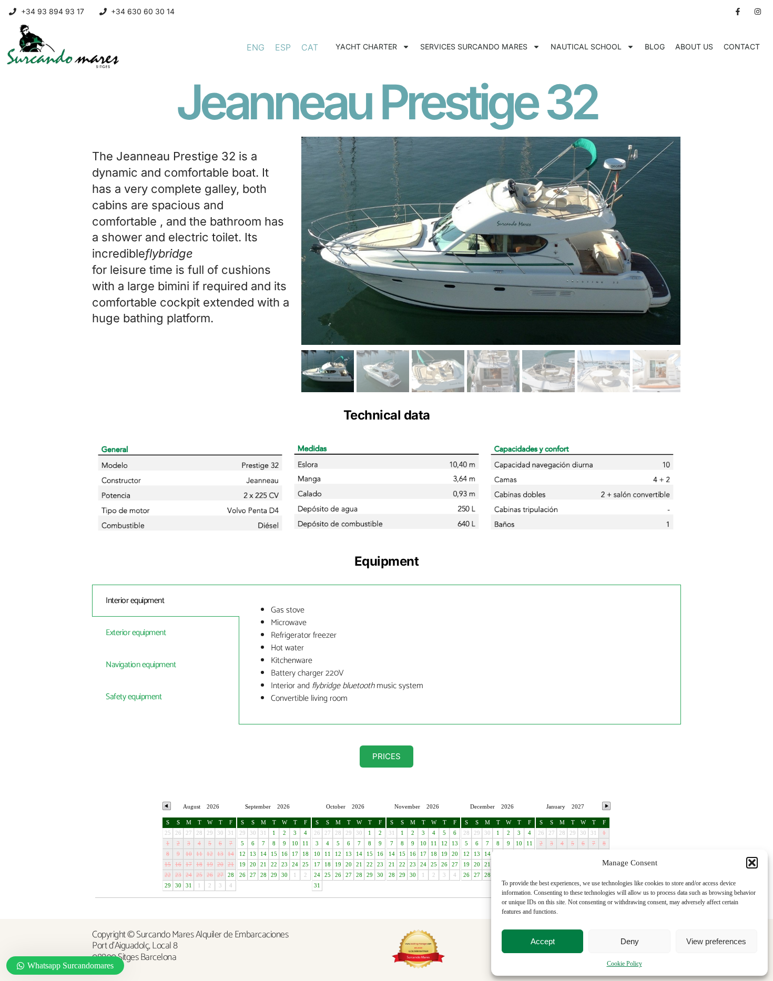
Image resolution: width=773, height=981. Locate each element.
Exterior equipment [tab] (136, 633)
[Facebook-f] (738, 12)
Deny (630, 941)
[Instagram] (758, 12)
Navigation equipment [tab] (141, 665)
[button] (752, 862)
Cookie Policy (624, 963)
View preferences (716, 941)
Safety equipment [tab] (133, 697)
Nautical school (586, 46)
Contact (742, 46)
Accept (543, 941)
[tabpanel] (459, 654)
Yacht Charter (366, 46)
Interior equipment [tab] (135, 601)
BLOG (655, 46)
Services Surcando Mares (473, 46)
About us (694, 46)
